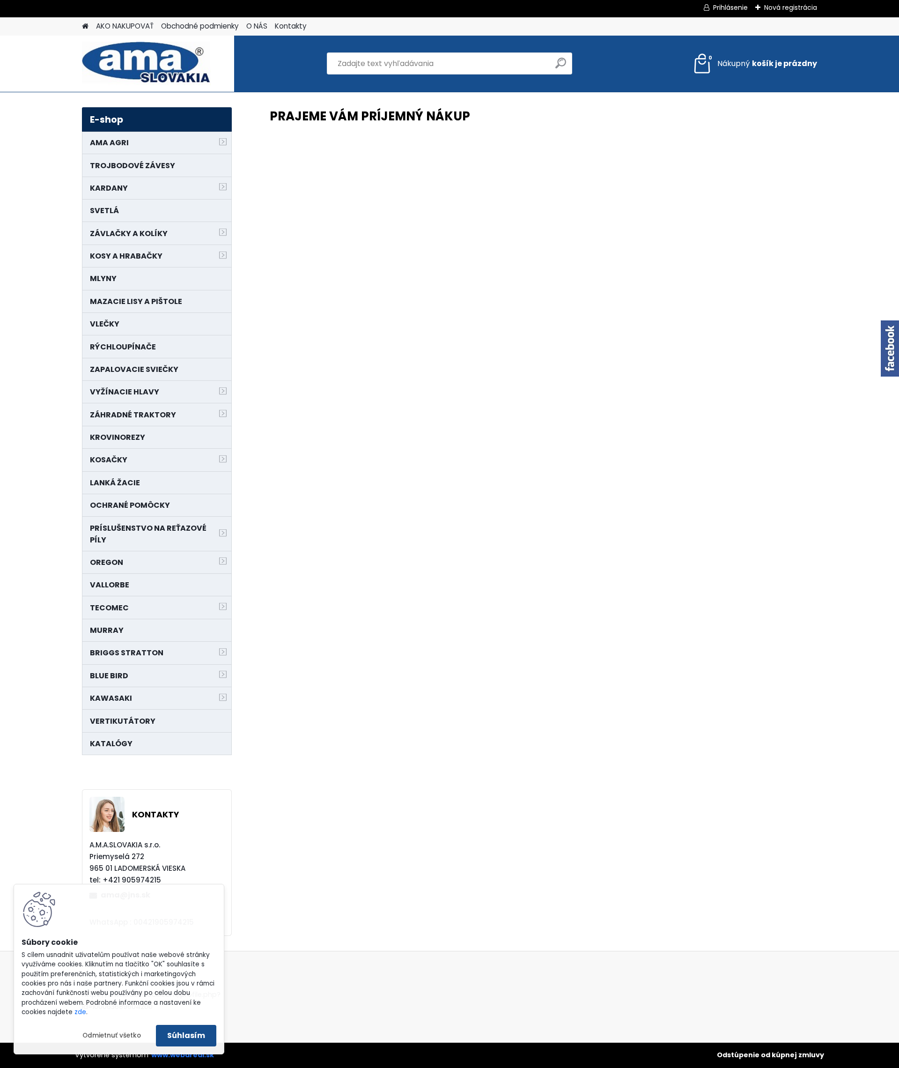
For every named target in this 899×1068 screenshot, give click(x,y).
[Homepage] (85, 26)
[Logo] (146, 63)
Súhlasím (186, 1035)
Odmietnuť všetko (111, 1035)
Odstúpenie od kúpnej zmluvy (770, 1055)
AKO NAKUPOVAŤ (125, 26)
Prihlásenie (730, 7)
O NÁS (256, 26)
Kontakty (291, 26)
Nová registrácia (790, 7)
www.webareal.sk (182, 1055)
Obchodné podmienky (200, 26)
